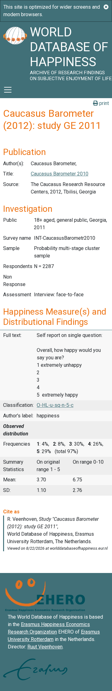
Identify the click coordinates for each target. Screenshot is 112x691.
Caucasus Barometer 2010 (59, 174)
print (103, 103)
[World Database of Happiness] (15, 51)
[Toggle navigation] (7, 90)
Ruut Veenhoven (45, 647)
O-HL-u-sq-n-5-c (55, 405)
